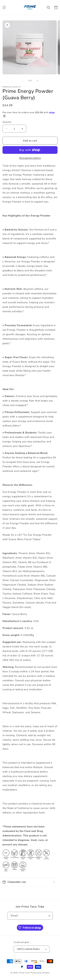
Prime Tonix (24, 973)
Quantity (7, 122)
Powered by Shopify (40, 973)
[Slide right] (37, 80)
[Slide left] (22, 80)
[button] (4, 7)
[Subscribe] (49, 916)
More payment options (30, 158)
